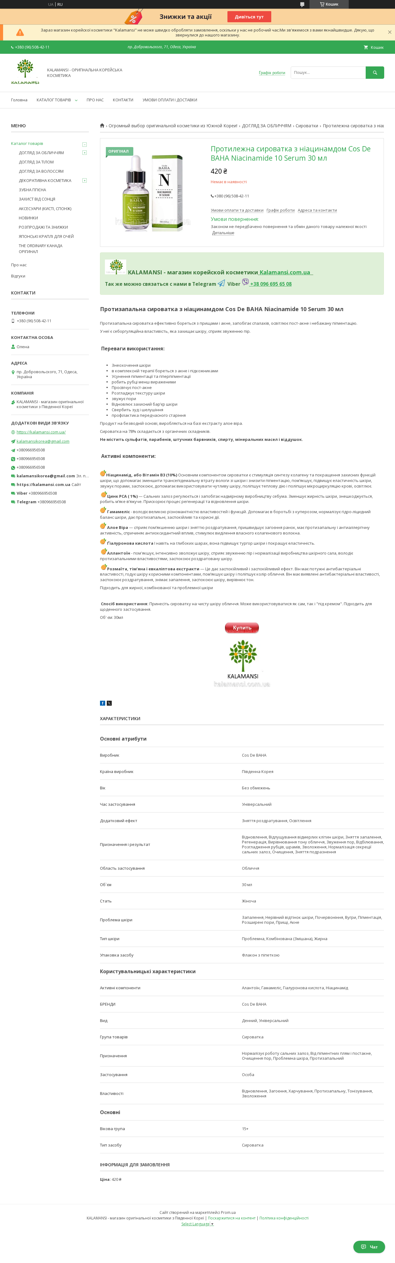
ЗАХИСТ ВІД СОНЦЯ (37, 199)
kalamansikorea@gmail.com (43, 441)
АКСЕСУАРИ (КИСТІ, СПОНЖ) (45, 208)
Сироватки (307, 125)
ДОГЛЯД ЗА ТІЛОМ (36, 162)
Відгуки (18, 276)
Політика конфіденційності (284, 1218)
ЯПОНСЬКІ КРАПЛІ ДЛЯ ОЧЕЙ (46, 236)
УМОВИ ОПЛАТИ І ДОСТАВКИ (170, 100)
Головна (19, 100)
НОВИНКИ (28, 218)
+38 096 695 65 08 (270, 284)
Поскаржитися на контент (232, 1218)
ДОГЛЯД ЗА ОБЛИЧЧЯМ (266, 125)
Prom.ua (228, 1212)
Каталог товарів (27, 143)
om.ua (301, 272)
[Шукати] (375, 72)
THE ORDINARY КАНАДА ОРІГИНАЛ (40, 248)
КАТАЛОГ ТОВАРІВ (54, 100)
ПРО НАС (95, 100)
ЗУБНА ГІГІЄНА (32, 189)
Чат (374, 1246)
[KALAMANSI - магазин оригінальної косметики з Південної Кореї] (25, 84)
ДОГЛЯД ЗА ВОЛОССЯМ (41, 171)
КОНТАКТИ (123, 100)
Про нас (19, 265)
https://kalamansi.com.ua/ (41, 431)
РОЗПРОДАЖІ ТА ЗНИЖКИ (43, 227)
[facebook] (102, 704)
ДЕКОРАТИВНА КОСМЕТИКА (45, 180)
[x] (109, 704)
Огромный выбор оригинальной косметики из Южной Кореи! (173, 125)
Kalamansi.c (276, 272)
